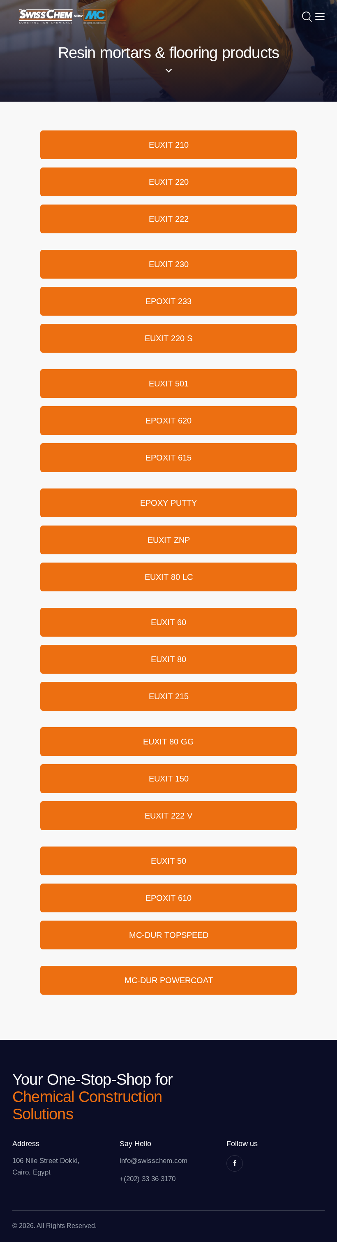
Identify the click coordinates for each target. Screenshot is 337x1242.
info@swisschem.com (153, 1161)
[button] (320, 16)
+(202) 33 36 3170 (147, 1179)
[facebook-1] (234, 1163)
